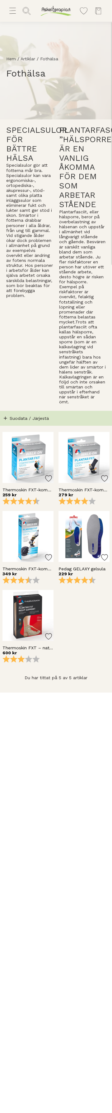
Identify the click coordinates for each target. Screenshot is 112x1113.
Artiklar (28, 58)
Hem (11, 58)
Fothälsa (49, 58)
